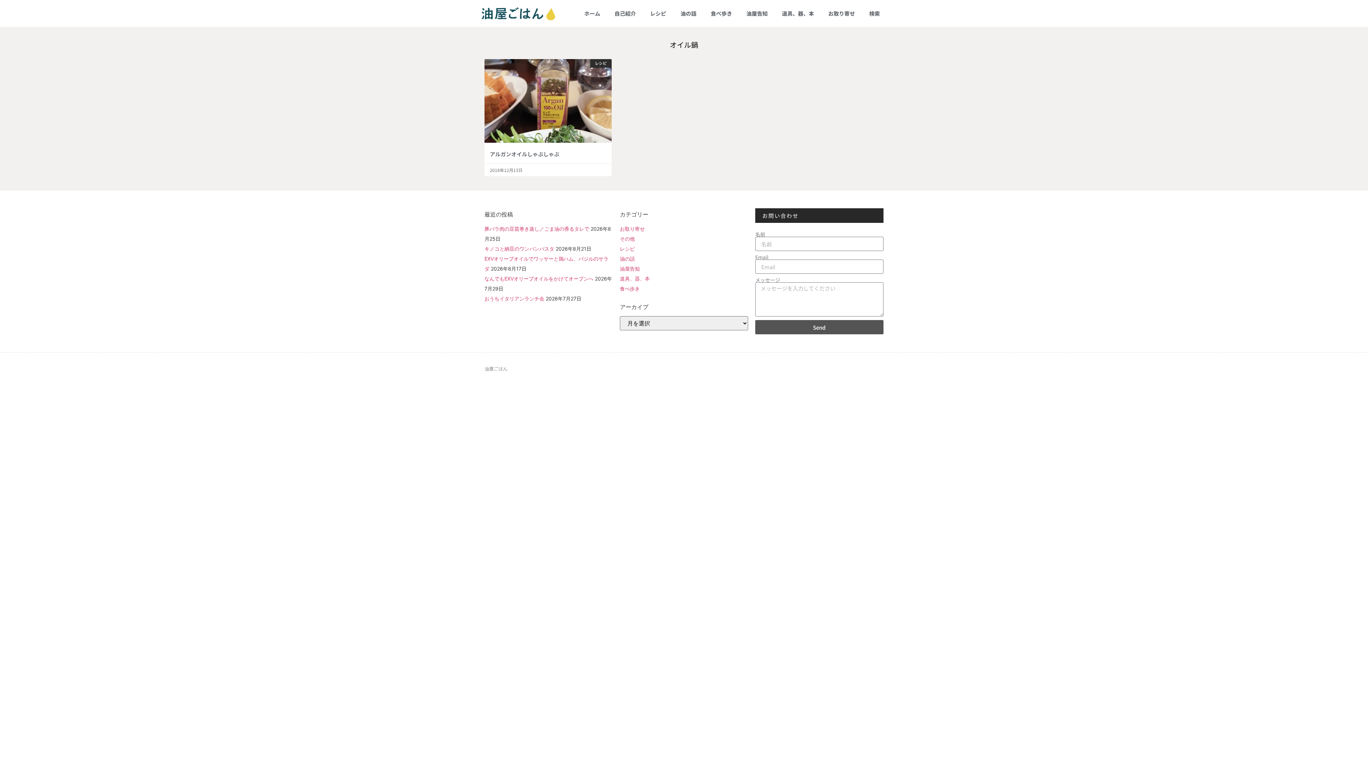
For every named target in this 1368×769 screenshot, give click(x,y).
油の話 (688, 13)
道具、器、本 (798, 13)
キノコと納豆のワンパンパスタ (519, 249)
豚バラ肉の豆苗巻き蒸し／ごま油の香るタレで (536, 229)
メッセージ (767, 279)
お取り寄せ (841, 13)
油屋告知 (757, 13)
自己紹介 (625, 13)
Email (761, 257)
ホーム (592, 13)
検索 (874, 13)
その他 (627, 239)
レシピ (658, 13)
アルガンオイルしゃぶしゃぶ (524, 154)
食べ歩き (721, 13)
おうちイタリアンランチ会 (514, 298)
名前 (760, 234)
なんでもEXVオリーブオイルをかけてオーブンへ (539, 279)
